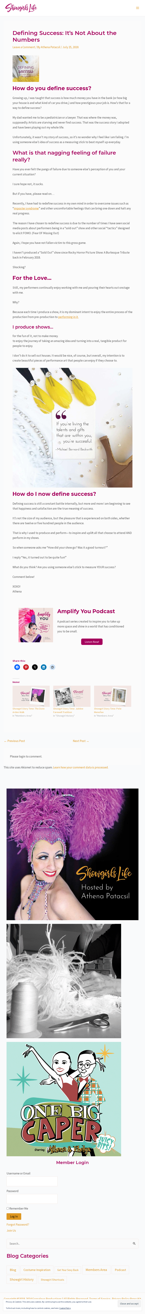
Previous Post (14, 740)
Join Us (11, 1230)
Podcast (120, 1270)
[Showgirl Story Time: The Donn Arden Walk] (31, 696)
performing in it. (68, 317)
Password (13, 1191)
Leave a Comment (24, 47)
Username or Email (18, 1173)
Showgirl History (22, 1279)
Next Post (81, 740)
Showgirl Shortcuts (52, 1279)
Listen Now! (92, 642)
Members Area (96, 1269)
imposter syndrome (26, 208)
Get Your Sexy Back (68, 1270)
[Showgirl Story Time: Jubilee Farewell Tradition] (71, 696)
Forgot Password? (18, 1224)
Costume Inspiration (37, 1270)
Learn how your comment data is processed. (80, 767)
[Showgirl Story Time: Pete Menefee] (112, 696)
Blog (13, 1270)
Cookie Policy (65, 1308)
